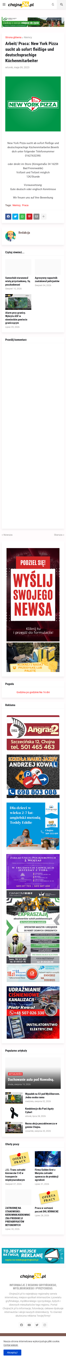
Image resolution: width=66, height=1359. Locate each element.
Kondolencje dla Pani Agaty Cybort (39, 1110)
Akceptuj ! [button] (12, 1352)
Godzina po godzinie (28, 692)
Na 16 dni (44, 692)
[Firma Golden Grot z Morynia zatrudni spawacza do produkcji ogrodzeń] (48, 1159)
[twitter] (37, 1325)
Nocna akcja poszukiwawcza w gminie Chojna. (41, 1125)
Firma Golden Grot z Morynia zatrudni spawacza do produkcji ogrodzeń (46, 1175)
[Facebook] (8, 217)
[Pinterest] (29, 217)
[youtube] (29, 1325)
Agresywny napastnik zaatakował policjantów (47, 279)
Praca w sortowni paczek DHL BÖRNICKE (46, 1209)
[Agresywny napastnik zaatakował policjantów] (48, 267)
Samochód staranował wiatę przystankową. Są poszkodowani (17, 281)
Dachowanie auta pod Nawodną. (31, 1079)
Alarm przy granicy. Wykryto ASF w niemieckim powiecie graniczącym (16, 318)
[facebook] (21, 1325)
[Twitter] (15, 217)
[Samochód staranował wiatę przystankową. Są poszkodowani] (18, 267)
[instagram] (45, 1325)
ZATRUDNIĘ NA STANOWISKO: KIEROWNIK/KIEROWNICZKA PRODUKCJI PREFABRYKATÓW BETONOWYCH (17, 1216)
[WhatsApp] (22, 217)
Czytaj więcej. (11, 1345)
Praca (25, 205)
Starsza (58, 534)
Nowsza (8, 534)
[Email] (36, 217)
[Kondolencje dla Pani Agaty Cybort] (14, 1112)
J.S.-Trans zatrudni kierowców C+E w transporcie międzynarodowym (15, 1175)
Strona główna (13, 37)
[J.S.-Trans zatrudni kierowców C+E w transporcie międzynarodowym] (18, 1159)
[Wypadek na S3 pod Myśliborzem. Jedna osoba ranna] (14, 1098)
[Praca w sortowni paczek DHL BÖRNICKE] (48, 1197)
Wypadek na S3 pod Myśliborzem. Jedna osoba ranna (42, 1095)
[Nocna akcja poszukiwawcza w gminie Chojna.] (14, 1127)
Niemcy (28, 37)
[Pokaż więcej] (43, 217)
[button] (4, 5)
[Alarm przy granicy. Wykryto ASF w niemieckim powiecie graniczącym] (18, 302)
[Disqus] (33, 390)
